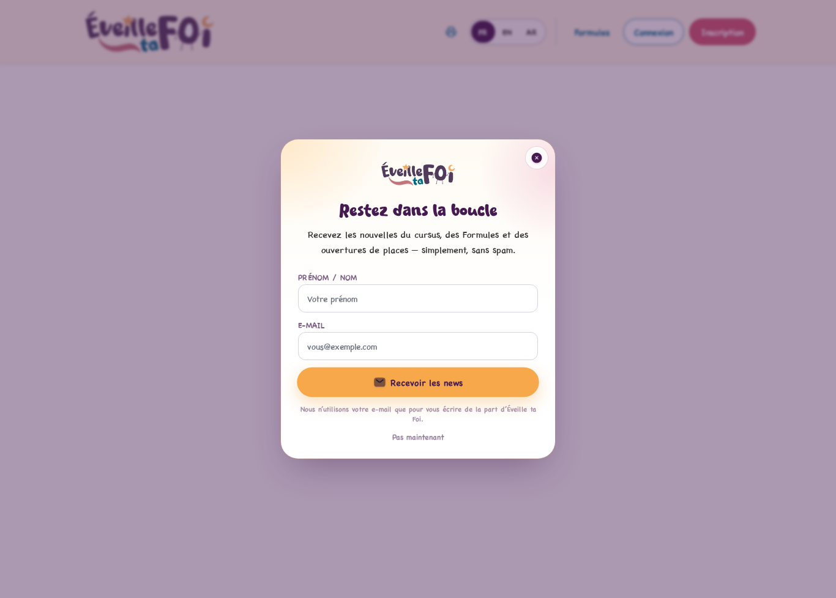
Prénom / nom (327, 277)
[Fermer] (537, 158)
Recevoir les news (426, 381)
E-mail (311, 325)
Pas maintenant (418, 436)
